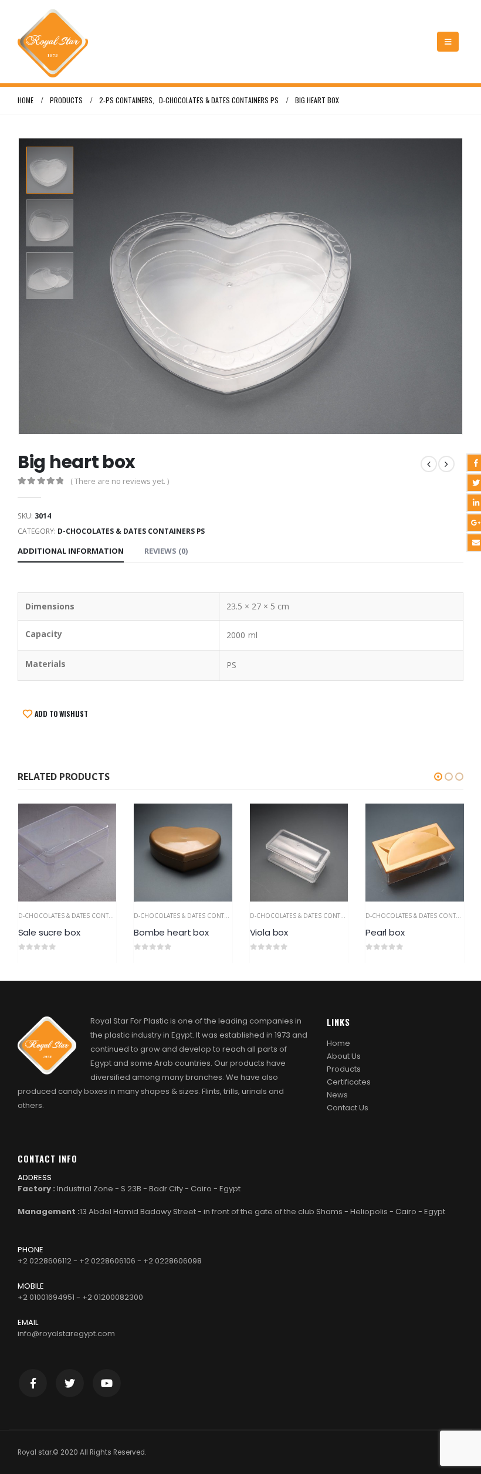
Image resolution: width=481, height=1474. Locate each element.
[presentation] (20, 286)
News (337, 1094)
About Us (344, 1056)
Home (338, 1043)
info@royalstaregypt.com (66, 1333)
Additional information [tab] (71, 550)
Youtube (107, 1383)
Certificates (349, 1081)
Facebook (33, 1383)
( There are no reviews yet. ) (119, 481)
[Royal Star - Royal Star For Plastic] (53, 41)
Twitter (70, 1383)
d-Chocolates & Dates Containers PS (131, 531)
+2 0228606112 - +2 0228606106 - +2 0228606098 (110, 1260)
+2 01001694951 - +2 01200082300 (80, 1297)
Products (344, 1069)
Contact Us (347, 1107)
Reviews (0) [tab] (166, 550)
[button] (438, 777)
